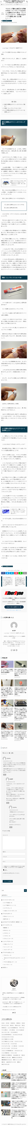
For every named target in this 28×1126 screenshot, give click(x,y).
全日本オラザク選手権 (7, 1055)
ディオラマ (13, 1043)
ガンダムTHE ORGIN (6, 1034)
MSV (11, 1025)
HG (23, 1023)
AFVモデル (6, 930)
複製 (18, 1062)
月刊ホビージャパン (8, 916)
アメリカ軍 (4, 1030)
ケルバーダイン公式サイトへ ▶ (14, 607)
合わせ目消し (16, 1055)
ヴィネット (13, 1052)
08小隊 (13, 1023)
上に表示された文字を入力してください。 (11, 873)
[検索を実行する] (25, 890)
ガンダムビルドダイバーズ (7, 1036)
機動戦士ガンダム (6, 1057)
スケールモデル (7, 925)
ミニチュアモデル (8, 941)
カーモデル (6, 935)
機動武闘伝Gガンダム (6, 1059)
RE (23, 1025)
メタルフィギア (7, 949)
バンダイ (21, 1046)
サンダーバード (18, 1041)
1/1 (3, 1023)
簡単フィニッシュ (17, 1059)
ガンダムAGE (14, 1032)
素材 (3, 1062)
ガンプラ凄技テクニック (7, 1039)
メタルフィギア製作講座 (7, 1050)
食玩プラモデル (5, 1064)
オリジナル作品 (20, 1030)
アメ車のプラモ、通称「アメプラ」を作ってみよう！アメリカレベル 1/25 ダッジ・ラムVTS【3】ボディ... (17, 511)
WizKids (4, 1027)
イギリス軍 (12, 1030)
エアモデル (6, 933)
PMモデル (17, 1025)
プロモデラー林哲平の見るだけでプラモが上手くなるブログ (14, 1)
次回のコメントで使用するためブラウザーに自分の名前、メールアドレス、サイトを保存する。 (14, 867)
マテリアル (14, 1048)
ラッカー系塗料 (5, 1052)
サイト (4, 861)
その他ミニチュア (8, 944)
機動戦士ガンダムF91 (17, 1057)
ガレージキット (5, 1032)
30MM (18, 1023)
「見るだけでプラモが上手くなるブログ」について (14, 958)
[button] (27, 1)
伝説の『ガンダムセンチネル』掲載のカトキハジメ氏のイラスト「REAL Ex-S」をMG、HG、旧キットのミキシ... (18, 183)
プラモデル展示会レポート (10, 961)
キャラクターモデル (8, 899)
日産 (23, 1055)
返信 (5, 774)
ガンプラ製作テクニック (7, 20)
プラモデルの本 (7, 913)
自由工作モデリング (11, 1062)
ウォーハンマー (7, 946)
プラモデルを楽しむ (8, 952)
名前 (4, 851)
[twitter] (14, 650)
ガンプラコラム (7, 908)
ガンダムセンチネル (17, 1034)
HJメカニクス (5, 1025)
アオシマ (21, 1027)
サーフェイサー (5, 1043)
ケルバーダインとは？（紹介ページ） (14, 610)
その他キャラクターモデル (10, 910)
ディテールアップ (6, 1046)
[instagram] (16, 650)
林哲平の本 (6, 919)
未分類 (5, 967)
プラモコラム (7, 955)
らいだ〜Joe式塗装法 (13, 1027)
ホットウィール (6, 1048)
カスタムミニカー (8, 938)
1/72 (7, 1023)
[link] (11, 650)
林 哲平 (14, 630)
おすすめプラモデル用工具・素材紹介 (12, 922)
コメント (5, 835)
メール (5, 856)
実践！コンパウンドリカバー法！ (13, 108)
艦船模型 (6, 927)
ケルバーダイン (7, 964)
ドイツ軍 (14, 1046)
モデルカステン (18, 1050)
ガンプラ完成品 (7, 902)
